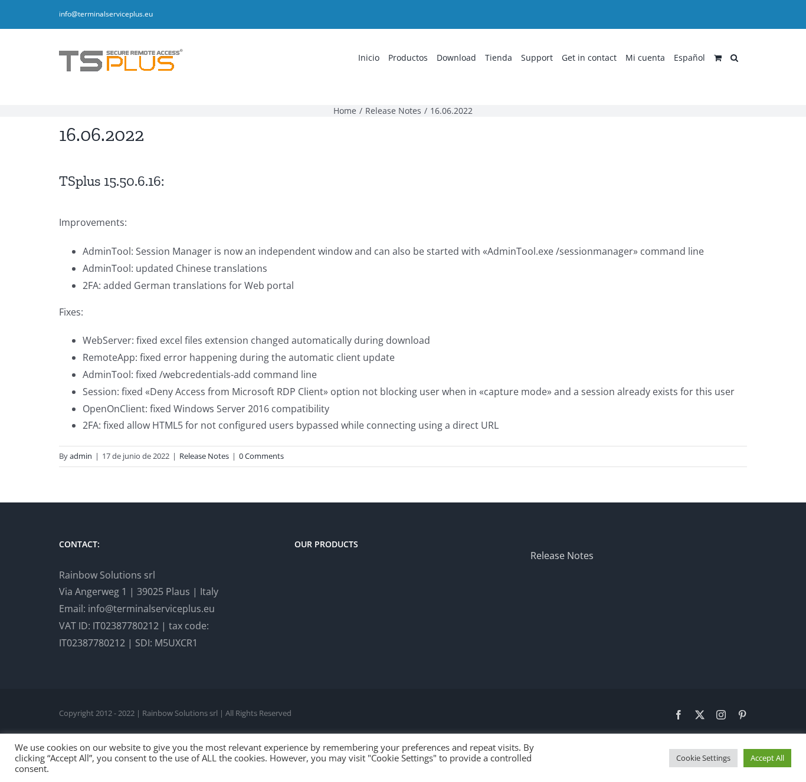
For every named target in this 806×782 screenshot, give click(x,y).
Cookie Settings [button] (703, 758)
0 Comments (261, 456)
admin (81, 456)
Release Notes (204, 456)
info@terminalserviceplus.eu (106, 14)
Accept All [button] (767, 758)
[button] (734, 56)
